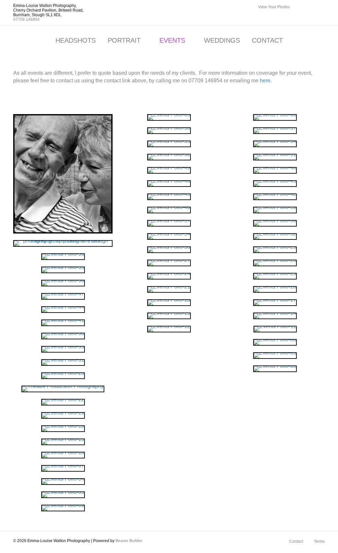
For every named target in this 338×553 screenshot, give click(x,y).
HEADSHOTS (75, 40)
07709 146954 (26, 19)
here (265, 80)
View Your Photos (274, 7)
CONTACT (267, 40)
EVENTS (172, 40)
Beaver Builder (129, 540)
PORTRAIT (124, 40)
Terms (319, 541)
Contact (296, 541)
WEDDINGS (222, 40)
